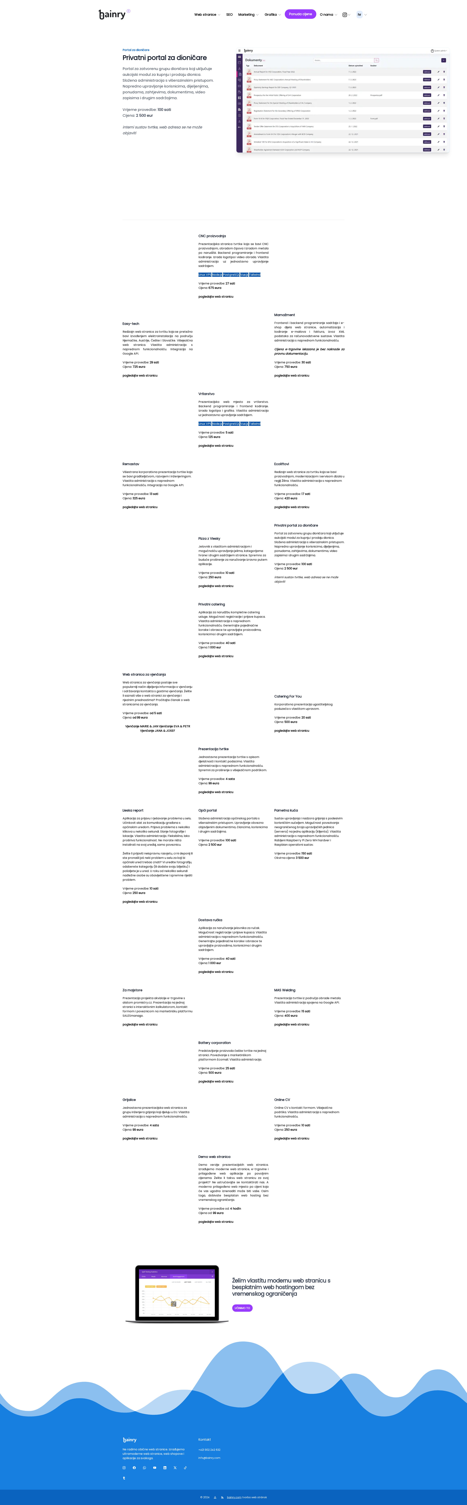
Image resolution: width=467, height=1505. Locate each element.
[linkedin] (165, 1468)
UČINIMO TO (242, 1308)
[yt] (155, 1468)
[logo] (112, 14)
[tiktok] (186, 1468)
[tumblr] (125, 1479)
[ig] (347, 15)
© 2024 (205, 1497)
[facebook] (135, 1468)
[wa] (145, 1468)
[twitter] (176, 1468)
